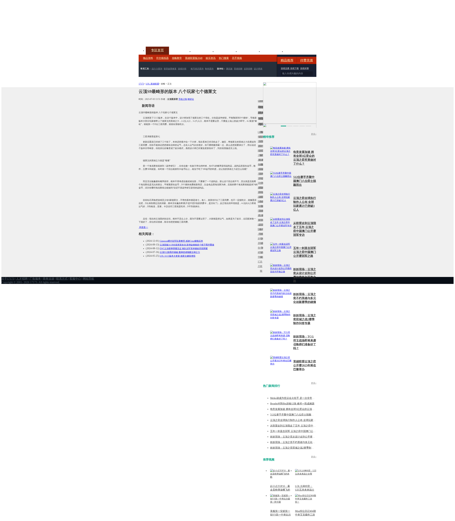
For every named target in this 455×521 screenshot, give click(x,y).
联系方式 (62, 278)
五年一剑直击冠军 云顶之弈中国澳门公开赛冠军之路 (304, 252)
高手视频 (237, 58)
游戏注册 (285, 68)
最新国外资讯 (261, 144)
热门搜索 (224, 58)
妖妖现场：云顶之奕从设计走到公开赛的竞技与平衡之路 (301, 436)
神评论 (191, 99)
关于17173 (7, 278)
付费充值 (306, 60)
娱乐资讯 (211, 58)
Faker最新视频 (260, 169)
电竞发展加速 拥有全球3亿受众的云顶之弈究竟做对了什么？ (303, 409)
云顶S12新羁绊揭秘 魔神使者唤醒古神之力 (180, 252)
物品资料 (148, 58)
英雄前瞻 (238, 68)
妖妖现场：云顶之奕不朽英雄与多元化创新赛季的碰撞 (304, 298)
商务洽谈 (48, 278)
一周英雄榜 (259, 192)
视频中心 (180, 51)
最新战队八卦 (258, 227)
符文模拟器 (162, 58)
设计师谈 (258, 68)
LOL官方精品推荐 (259, 220)
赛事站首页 (262, 141)
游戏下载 (294, 68)
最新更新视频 (260, 144)
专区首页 (157, 50)
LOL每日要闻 (258, 141)
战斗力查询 (157, 68)
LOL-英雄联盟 (152, 84)
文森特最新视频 (260, 197)
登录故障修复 (170, 68)
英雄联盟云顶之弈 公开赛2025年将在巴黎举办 (304, 365)
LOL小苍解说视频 (260, 229)
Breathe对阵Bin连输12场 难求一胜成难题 (292, 403)
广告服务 (35, 278)
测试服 (229, 68)
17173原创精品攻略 (259, 146)
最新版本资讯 (261, 171)
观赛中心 (226, 51)
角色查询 (209, 68)
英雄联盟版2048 (193, 58)
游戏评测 (304, 68)
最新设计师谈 (261, 227)
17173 (141, 84)
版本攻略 (249, 51)
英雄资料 (203, 51)
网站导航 (88, 278)
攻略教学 (177, 58)
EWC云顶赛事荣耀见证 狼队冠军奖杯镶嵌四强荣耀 (184, 248)
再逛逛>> (143, 227)
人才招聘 (22, 278)
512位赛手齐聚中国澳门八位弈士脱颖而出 (304, 181)
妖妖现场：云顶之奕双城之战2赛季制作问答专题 (304, 319)
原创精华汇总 (258, 255)
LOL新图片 (259, 171)
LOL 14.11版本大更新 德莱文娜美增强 (177, 256)
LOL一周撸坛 (262, 243)
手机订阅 (182, 99)
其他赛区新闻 (262, 190)
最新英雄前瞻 (261, 199)
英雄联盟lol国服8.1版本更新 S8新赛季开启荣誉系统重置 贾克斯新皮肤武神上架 (166, 38)
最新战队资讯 (258, 199)
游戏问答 (182, 68)
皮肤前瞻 (248, 68)
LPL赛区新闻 (262, 164)
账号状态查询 (197, 68)
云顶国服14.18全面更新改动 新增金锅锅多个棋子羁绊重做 (187, 245)
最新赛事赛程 (262, 218)
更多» (313, 134)
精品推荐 (287, 60)
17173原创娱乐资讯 (258, 169)
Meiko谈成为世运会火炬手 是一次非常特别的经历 (297, 398)
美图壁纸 (273, 51)
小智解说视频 (260, 259)
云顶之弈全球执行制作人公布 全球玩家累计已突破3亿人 (301, 420)
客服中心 (75, 278)
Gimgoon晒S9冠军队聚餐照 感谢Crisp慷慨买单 (181, 241)
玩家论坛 (296, 51)
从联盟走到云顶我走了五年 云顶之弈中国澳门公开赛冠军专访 (304, 425)
